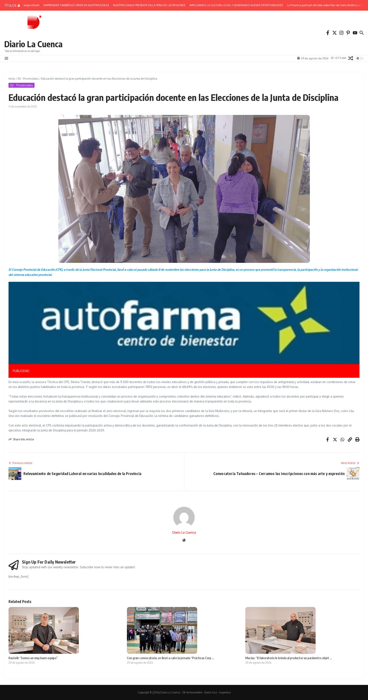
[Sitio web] (184, 540)
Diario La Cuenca (33, 44)
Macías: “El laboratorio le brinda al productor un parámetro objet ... (288, 658)
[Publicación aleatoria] (350, 58)
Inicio (12, 78)
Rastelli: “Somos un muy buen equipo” (33, 658)
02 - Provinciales (28, 78)
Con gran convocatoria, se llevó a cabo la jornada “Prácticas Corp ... (170, 658)
